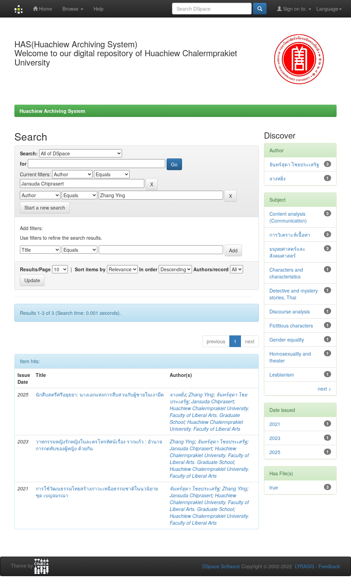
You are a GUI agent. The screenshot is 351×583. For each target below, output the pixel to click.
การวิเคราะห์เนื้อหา (289, 234)
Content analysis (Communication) (288, 217)
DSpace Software (221, 566)
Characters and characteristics (286, 273)
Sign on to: (295, 8)
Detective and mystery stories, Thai (293, 294)
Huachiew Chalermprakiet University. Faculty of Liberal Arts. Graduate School (209, 415)
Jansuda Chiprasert (212, 401)
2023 (274, 438)
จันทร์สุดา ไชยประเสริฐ (222, 441)
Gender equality (286, 339)
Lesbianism (281, 374)
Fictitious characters (291, 325)
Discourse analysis (289, 311)
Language (327, 8)
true (273, 487)
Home (45, 8)
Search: (29, 153)
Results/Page (35, 269)
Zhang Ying (201, 394)
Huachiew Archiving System (52, 110)
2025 (274, 452)
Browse (71, 8)
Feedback (329, 566)
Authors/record (211, 269)
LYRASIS (304, 566)
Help (99, 8)
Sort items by (90, 269)
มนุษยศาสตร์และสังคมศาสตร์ (287, 252)
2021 (274, 423)
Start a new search (44, 207)
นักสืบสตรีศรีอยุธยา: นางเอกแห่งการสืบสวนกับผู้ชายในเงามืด (100, 394)
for (23, 163)
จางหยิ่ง (178, 394)
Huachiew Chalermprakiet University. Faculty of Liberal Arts (206, 425)
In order (148, 269)
